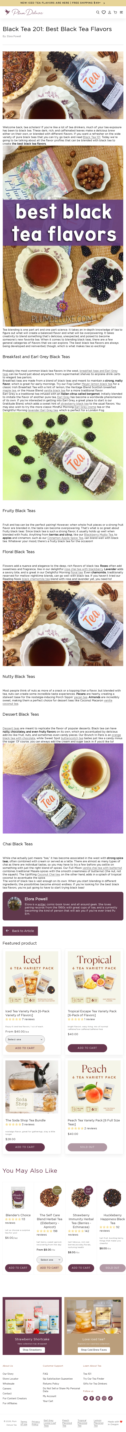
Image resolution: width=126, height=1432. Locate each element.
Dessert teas (11, 728)
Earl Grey (63, 397)
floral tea (77, 572)
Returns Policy (51, 1384)
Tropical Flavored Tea (82, 1423)
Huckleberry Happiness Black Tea (112, 1219)
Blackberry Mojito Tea (98, 534)
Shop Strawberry (32, 1350)
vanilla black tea (54, 390)
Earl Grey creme (85, 407)
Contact (7, 1394)
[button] (121, 12)
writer (41, 904)
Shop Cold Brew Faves (94, 1350)
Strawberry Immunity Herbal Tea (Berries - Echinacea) (81, 1221)
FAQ (45, 1374)
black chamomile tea (36, 579)
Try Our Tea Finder (93, 1379)
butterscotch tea (72, 738)
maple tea (9, 390)
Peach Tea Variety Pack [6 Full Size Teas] (94, 1122)
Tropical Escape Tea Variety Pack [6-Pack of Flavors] (92, 1013)
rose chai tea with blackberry (83, 569)
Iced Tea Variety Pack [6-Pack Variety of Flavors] (27, 1013)
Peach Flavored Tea (67, 1423)
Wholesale (8, 1384)
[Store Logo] (24, 12)
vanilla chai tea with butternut (102, 868)
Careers (7, 1389)
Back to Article (23, 931)
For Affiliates (10, 1403)
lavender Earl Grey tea (43, 410)
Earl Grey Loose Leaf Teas (50, 1423)
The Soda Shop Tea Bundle (25, 1120)
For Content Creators (15, 1398)
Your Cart (48, 1401)
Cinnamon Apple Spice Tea (65, 538)
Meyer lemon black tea (97, 384)
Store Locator (10, 1379)
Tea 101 (87, 1374)
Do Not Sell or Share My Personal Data (61, 1390)
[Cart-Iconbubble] (115, 12)
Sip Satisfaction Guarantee (58, 1379)
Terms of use (24, 1423)
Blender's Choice (18, 1215)
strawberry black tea (74, 403)
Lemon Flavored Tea (98, 1423)
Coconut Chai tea (48, 874)
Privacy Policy (36, 1423)
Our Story (8, 1374)
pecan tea (80, 697)
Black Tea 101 (91, 137)
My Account (49, 1396)
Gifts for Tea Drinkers (95, 1384)
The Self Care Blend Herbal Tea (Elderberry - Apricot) (49, 1221)
